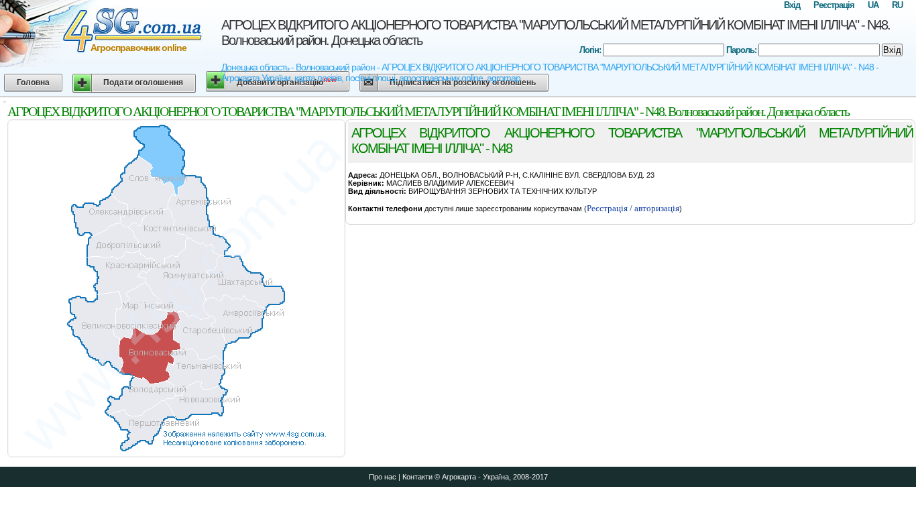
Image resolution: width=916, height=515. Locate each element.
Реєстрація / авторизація (633, 208)
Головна (33, 82)
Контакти (417, 477)
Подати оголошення (143, 82)
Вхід (792, 5)
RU (897, 5)
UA (873, 5)
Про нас (382, 477)
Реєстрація (833, 5)
